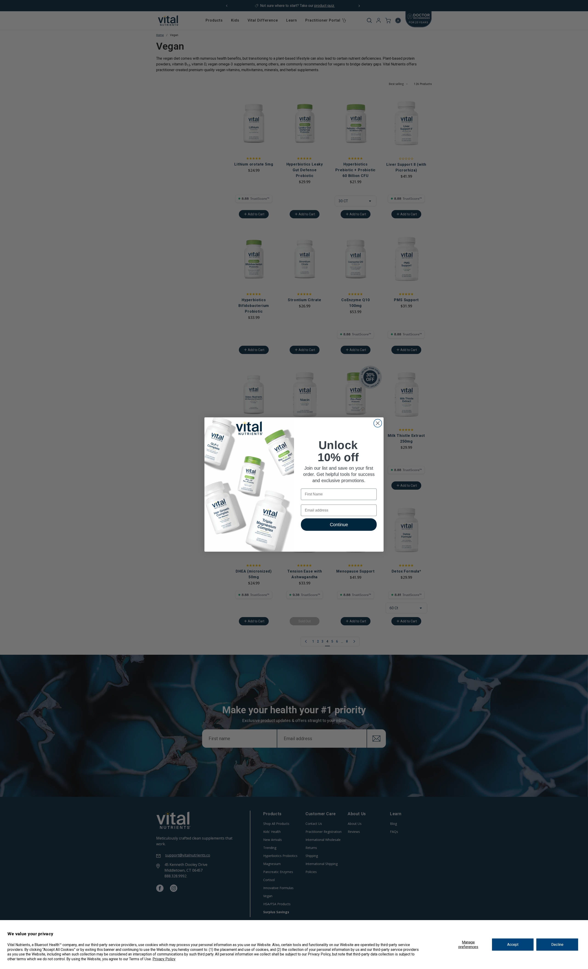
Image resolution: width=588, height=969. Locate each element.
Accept (512, 944)
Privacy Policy (164, 959)
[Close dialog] (378, 423)
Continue (339, 524)
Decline (557, 944)
